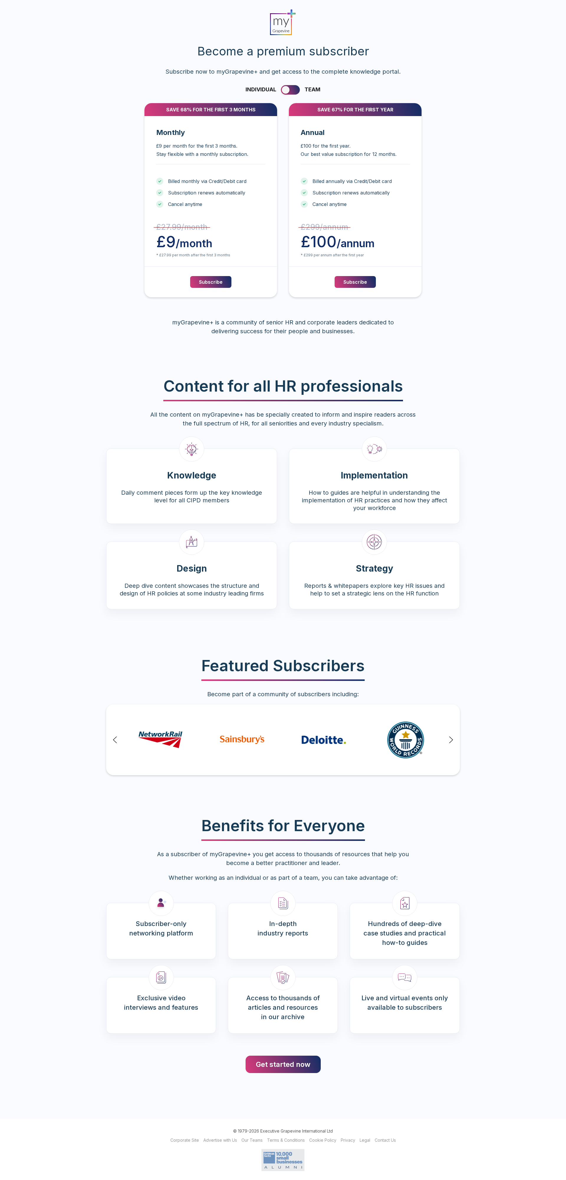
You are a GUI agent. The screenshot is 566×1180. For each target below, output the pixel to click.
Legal (365, 1140)
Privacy (348, 1140)
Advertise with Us (220, 1140)
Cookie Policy (322, 1140)
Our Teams (252, 1140)
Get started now (283, 1064)
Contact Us (385, 1140)
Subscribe (211, 282)
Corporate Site (184, 1140)
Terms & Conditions (286, 1140)
